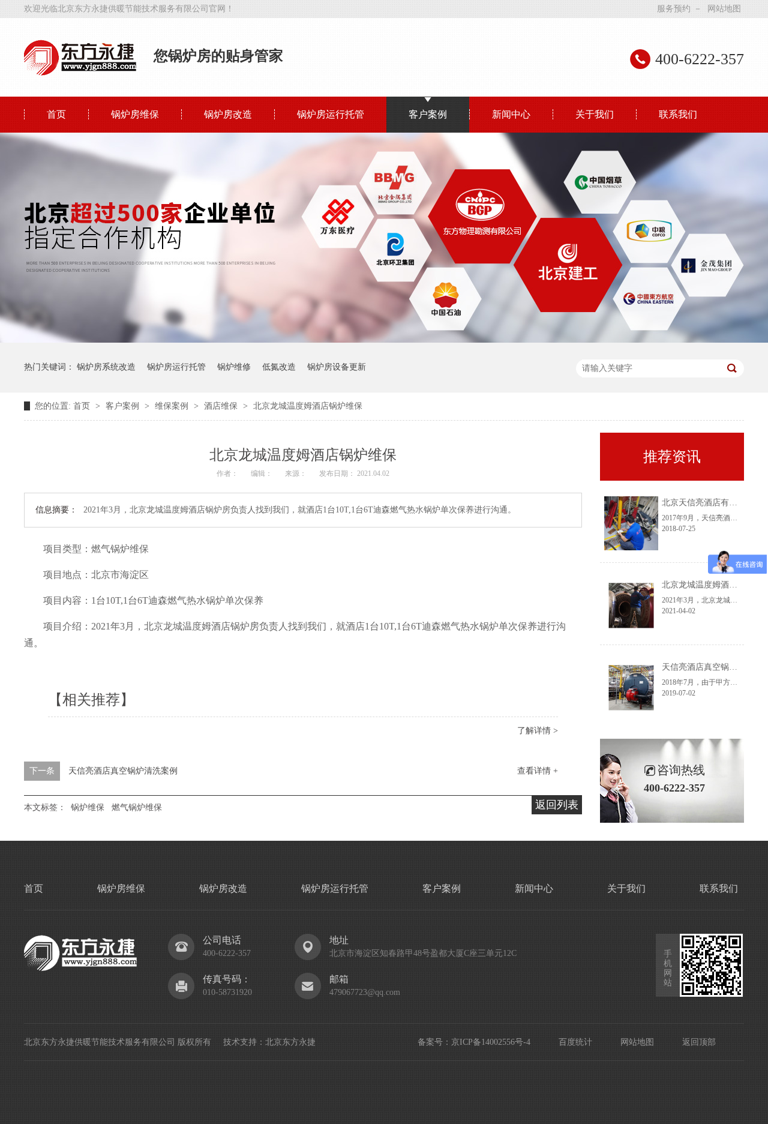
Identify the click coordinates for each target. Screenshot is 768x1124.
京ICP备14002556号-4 (490, 1042)
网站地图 (724, 8)
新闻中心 (511, 114)
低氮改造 (279, 366)
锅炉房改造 (228, 114)
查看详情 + (537, 770)
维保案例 (173, 405)
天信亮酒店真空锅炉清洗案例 (123, 770)
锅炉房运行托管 (330, 114)
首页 (56, 114)
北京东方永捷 (290, 1042)
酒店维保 (222, 405)
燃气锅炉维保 (137, 807)
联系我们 (678, 114)
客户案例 (428, 114)
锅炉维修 (234, 366)
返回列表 (556, 805)
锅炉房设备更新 (336, 366)
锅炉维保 (87, 807)
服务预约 (674, 8)
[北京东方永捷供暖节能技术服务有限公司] (80, 73)
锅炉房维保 (135, 114)
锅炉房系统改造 (106, 366)
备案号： (434, 1042)
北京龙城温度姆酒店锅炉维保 (307, 405)
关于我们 (594, 114)
